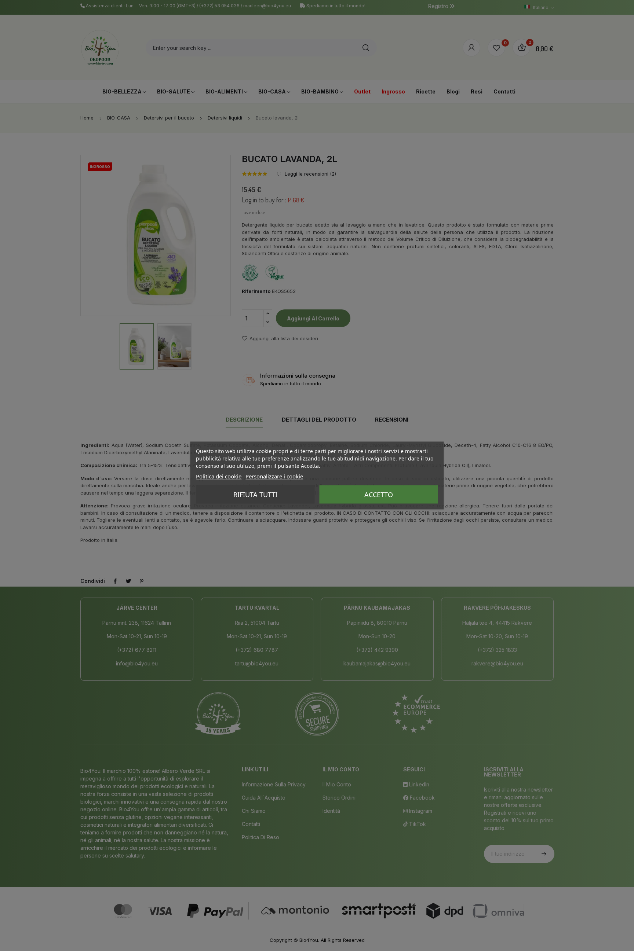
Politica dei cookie (218, 476)
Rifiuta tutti (255, 494)
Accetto (378, 494)
